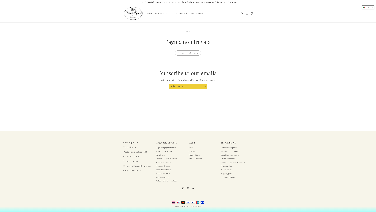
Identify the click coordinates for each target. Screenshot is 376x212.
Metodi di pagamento (230, 151)
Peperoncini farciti (163, 174)
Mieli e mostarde (162, 177)
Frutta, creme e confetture (166, 181)
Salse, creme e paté (164, 151)
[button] (160, 13)
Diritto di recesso (228, 159)
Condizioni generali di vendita (233, 162)
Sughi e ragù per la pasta (166, 148)
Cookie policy (226, 170)
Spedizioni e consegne (230, 155)
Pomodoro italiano (163, 162)
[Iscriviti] (205, 86)
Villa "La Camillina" (196, 159)
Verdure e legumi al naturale (167, 159)
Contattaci (193, 151)
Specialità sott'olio (163, 170)
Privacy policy (226, 166)
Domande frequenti (229, 148)
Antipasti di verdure (164, 166)
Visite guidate (194, 155)
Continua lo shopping (188, 53)
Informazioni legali (228, 177)
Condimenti (160, 155)
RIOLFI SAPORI (184, 206)
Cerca (191, 148)
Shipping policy (227, 174)
